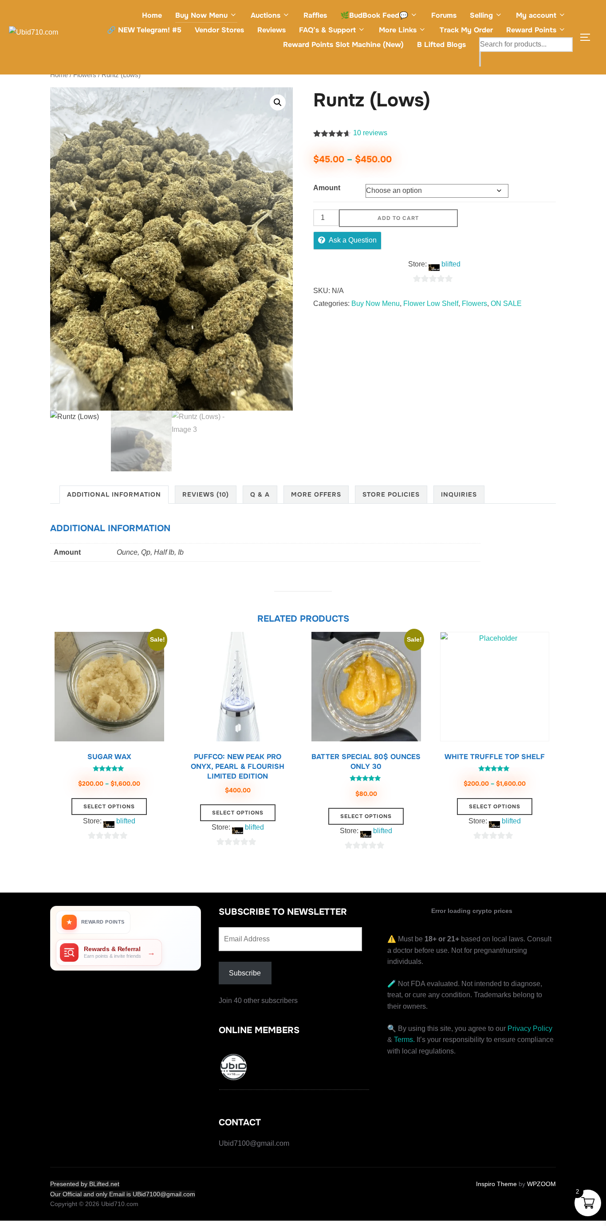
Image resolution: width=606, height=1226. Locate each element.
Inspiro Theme (496, 1183)
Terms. (404, 1039)
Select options (109, 806)
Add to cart (398, 218)
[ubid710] (234, 1069)
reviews (370, 133)
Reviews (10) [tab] (205, 494)
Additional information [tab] (114, 494)
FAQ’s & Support (327, 30)
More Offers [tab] (316, 494)
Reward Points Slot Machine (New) (343, 44)
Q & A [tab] (260, 494)
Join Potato (303, 609)
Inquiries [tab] (459, 494)
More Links (398, 30)
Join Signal (303, 655)
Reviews (271, 30)
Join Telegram (303, 586)
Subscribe (245, 973)
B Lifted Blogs (441, 44)
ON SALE (506, 303)
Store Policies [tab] (391, 494)
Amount (326, 188)
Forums (443, 15)
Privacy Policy (530, 1028)
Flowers (84, 74)
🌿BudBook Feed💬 (374, 15)
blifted (450, 264)
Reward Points (531, 30)
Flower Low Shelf (430, 303)
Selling (481, 15)
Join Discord (303, 632)
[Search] (480, 59)
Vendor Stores (219, 30)
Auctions (265, 15)
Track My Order (466, 30)
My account (536, 15)
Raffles (315, 15)
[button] (278, 102)
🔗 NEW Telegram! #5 (144, 30)
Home (152, 15)
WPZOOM (541, 1183)
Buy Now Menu (201, 15)
